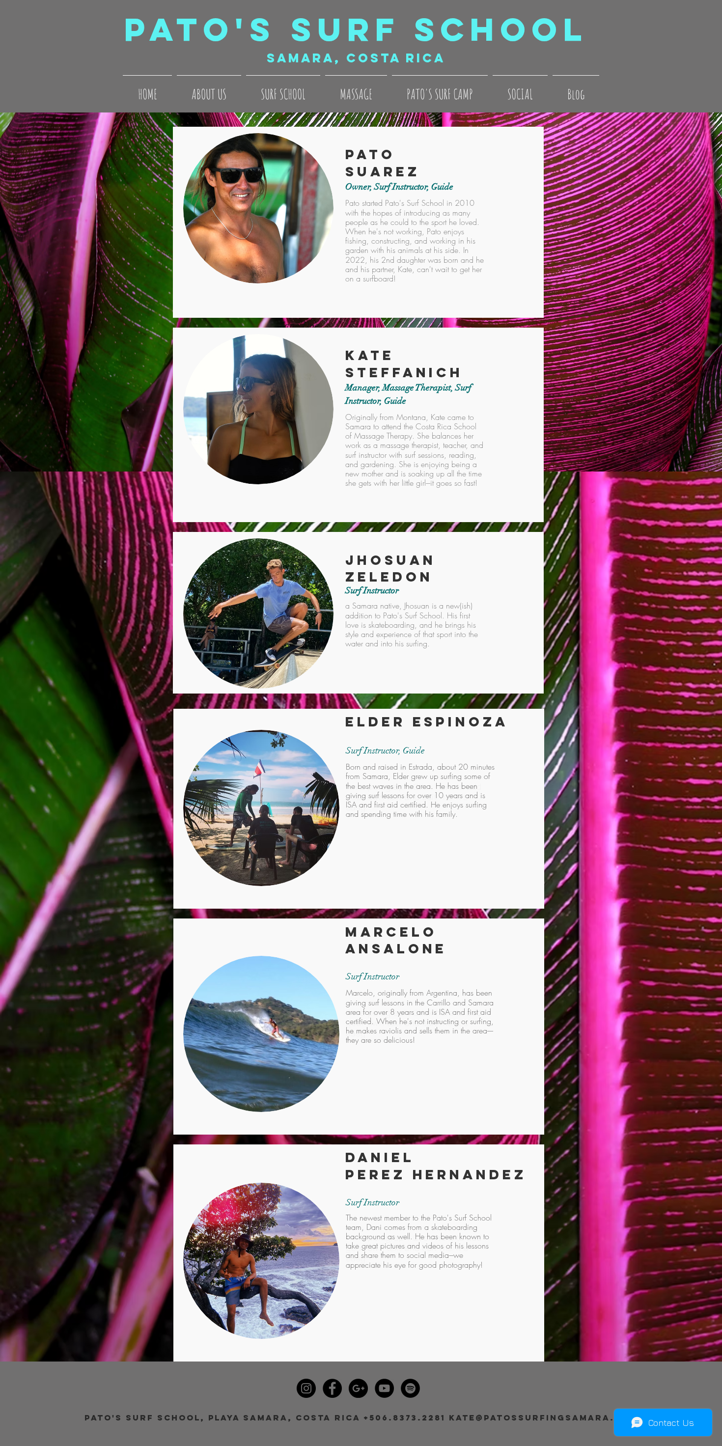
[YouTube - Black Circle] (384, 1388)
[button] (209, 90)
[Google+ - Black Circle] (358, 1388)
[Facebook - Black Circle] (332, 1388)
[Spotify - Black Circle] (410, 1388)
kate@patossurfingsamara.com (543, 1417)
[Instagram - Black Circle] (306, 1388)
